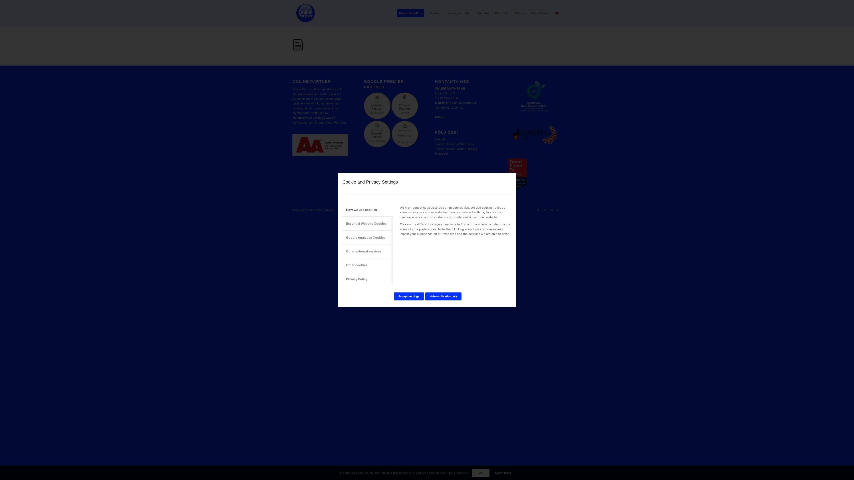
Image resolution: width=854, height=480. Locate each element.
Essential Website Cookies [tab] (366, 223)
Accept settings (408, 296)
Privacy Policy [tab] (356, 279)
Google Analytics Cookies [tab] (365, 237)
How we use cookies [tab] (361, 210)
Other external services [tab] (363, 251)
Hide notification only (443, 296)
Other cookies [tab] (356, 265)
